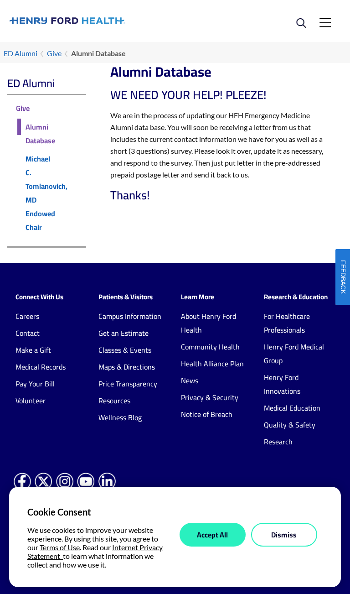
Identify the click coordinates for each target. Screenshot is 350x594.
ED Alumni (20, 53)
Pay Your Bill (35, 384)
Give (54, 53)
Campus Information (129, 316)
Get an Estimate (123, 333)
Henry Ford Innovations (282, 384)
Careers (27, 316)
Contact (27, 333)
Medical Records (40, 367)
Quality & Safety (289, 425)
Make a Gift (33, 350)
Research (278, 441)
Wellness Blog (120, 417)
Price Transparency (127, 384)
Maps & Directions (126, 367)
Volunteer (30, 400)
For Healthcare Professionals (287, 323)
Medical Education (292, 408)
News (189, 380)
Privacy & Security (209, 397)
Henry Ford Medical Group (294, 353)
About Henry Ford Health (208, 323)
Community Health (210, 347)
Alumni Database (40, 133)
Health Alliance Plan (212, 363)
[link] (92, 20)
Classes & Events (124, 350)
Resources (114, 400)
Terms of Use (60, 547)
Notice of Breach (206, 414)
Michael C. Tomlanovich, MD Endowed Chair (46, 193)
